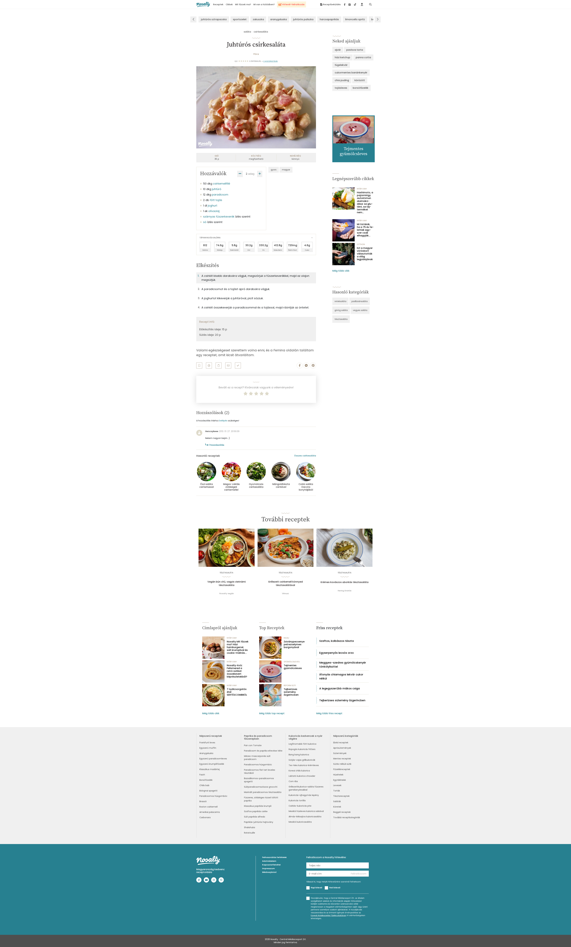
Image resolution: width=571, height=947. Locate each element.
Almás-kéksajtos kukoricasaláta (305, 816)
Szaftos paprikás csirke (256, 811)
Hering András (344, 590)
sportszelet (240, 19)
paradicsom (220, 194)
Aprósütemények (342, 747)
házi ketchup (342, 57)
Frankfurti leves (207, 742)
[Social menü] (350, 4)
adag (251, 173)
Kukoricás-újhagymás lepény (304, 795)
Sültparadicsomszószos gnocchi (260, 786)
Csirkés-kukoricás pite (300, 805)
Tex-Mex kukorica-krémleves (304, 765)
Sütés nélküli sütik (342, 763)
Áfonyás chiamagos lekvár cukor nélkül (341, 676)
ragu (286, 637)
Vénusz (285, 593)
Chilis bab (204, 785)
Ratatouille (249, 832)
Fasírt (202, 774)
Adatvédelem (269, 861)
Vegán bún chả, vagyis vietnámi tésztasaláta (226, 583)
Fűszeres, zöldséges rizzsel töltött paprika (261, 799)
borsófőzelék (360, 88)
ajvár (338, 50)
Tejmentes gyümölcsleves (293, 667)
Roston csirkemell (208, 806)
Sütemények (339, 753)
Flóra (256, 54)
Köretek (337, 806)
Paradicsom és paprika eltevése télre (263, 750)
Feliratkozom (358, 873)
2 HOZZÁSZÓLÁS (270, 61)
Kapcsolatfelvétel (271, 864)
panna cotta (363, 57)
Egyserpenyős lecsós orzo (336, 653)
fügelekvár (341, 65)
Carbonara (205, 817)
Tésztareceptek (341, 796)
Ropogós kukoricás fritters (302, 749)
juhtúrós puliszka (303, 19)
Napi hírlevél (316, 887)
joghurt (212, 205)
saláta (247, 31)
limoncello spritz (355, 19)
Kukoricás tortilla (297, 800)
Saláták (337, 801)
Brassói (203, 801)
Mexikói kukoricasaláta (300, 821)
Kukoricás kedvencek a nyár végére (305, 737)
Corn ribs (293, 781)
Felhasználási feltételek (274, 857)
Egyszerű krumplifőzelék (211, 763)
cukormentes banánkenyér (351, 72)
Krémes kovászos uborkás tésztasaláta (344, 582)
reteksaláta (340, 301)
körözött (359, 80)
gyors (273, 169)
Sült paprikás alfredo (254, 816)
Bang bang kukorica (299, 754)
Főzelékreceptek (341, 769)
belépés (223, 420)
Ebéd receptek (340, 742)
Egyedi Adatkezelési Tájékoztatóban (328, 915)
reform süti (290, 685)
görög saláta (341, 310)
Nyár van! (362, 188)
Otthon (361, 244)
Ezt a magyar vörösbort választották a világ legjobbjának (365, 254)
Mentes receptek (342, 758)
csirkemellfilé (221, 183)
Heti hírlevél (334, 887)
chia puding (342, 80)
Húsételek (338, 774)
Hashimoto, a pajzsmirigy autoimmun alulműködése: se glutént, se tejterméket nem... (365, 202)
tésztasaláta (341, 319)
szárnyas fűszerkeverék (218, 216)
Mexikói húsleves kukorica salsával (306, 811)
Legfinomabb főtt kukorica (302, 743)
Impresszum (268, 868)
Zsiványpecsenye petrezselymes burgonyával (294, 644)
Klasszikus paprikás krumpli (257, 806)
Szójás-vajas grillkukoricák (302, 759)
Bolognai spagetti (208, 790)
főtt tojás (216, 200)
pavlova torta (354, 50)
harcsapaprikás (329, 19)
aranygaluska (278, 19)
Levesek (337, 785)
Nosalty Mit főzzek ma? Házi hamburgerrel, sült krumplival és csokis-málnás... (237, 647)
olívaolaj (213, 211)
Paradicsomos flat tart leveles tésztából (259, 771)
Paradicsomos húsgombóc (213, 796)
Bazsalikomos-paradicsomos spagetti (259, 780)
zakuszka (258, 19)
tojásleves (341, 88)
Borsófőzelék (205, 780)
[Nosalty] (203, 4)
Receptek (218, 4)
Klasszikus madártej (209, 769)
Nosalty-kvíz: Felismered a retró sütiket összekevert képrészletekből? (237, 671)
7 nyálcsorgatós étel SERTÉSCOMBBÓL (237, 692)
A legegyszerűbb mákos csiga (339, 688)
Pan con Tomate (253, 745)
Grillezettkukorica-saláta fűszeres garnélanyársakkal (306, 788)
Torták (336, 790)
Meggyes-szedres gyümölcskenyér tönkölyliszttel (342, 664)
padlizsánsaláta (360, 301)
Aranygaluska (206, 753)
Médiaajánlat (269, 872)
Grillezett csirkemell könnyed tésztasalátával (285, 583)
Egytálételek (339, 780)
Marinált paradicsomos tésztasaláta (262, 792)
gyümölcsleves (292, 661)
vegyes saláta (360, 310)
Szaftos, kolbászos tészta (336, 641)
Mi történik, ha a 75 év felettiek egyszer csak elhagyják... (365, 230)
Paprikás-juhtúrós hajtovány (258, 822)
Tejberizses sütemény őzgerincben (291, 692)
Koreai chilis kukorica (299, 770)
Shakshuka (249, 827)
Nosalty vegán (226, 593)
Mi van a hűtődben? (264, 4)
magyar (286, 169)
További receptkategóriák (346, 817)
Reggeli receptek (342, 812)
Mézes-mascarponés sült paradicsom (257, 758)
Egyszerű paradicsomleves (213, 758)
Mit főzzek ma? (243, 4)
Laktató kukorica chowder (302, 776)
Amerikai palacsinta (209, 812)
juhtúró (216, 189)
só (204, 222)
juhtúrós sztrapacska (214, 19)
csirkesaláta (261, 31)
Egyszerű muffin (207, 747)
